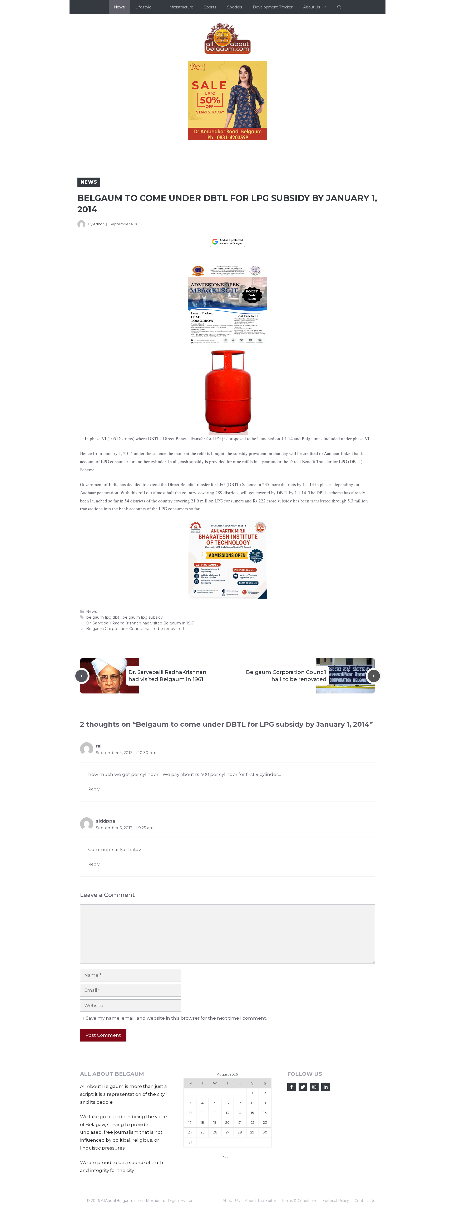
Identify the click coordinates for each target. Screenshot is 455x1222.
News (119, 6)
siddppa (105, 821)
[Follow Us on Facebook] (291, 1087)
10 (190, 1113)
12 (215, 1113)
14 (239, 1113)
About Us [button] (311, 6)
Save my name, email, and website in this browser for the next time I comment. (176, 1018)
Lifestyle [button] (143, 6)
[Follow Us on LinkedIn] (325, 1087)
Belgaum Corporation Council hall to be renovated (135, 628)
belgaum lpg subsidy (142, 617)
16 (264, 1113)
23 (265, 1122)
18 (202, 1122)
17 (190, 1122)
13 (227, 1113)
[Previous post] (81, 676)
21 (240, 1122)
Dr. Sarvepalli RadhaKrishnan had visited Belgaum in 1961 (140, 623)
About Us (231, 1200)
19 (214, 1122)
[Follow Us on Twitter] (303, 1087)
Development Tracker (273, 6)
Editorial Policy (335, 1200)
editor (98, 224)
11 (202, 1113)
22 (252, 1122)
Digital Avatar (180, 1200)
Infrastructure (181, 6)
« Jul (225, 1156)
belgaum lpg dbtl (103, 617)
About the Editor (260, 1200)
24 (190, 1132)
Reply (94, 789)
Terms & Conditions (299, 1200)
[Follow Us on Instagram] (314, 1087)
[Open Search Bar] (339, 7)
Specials (234, 6)
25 (202, 1132)
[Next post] (374, 676)
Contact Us (364, 1200)
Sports (210, 6)
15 (252, 1113)
